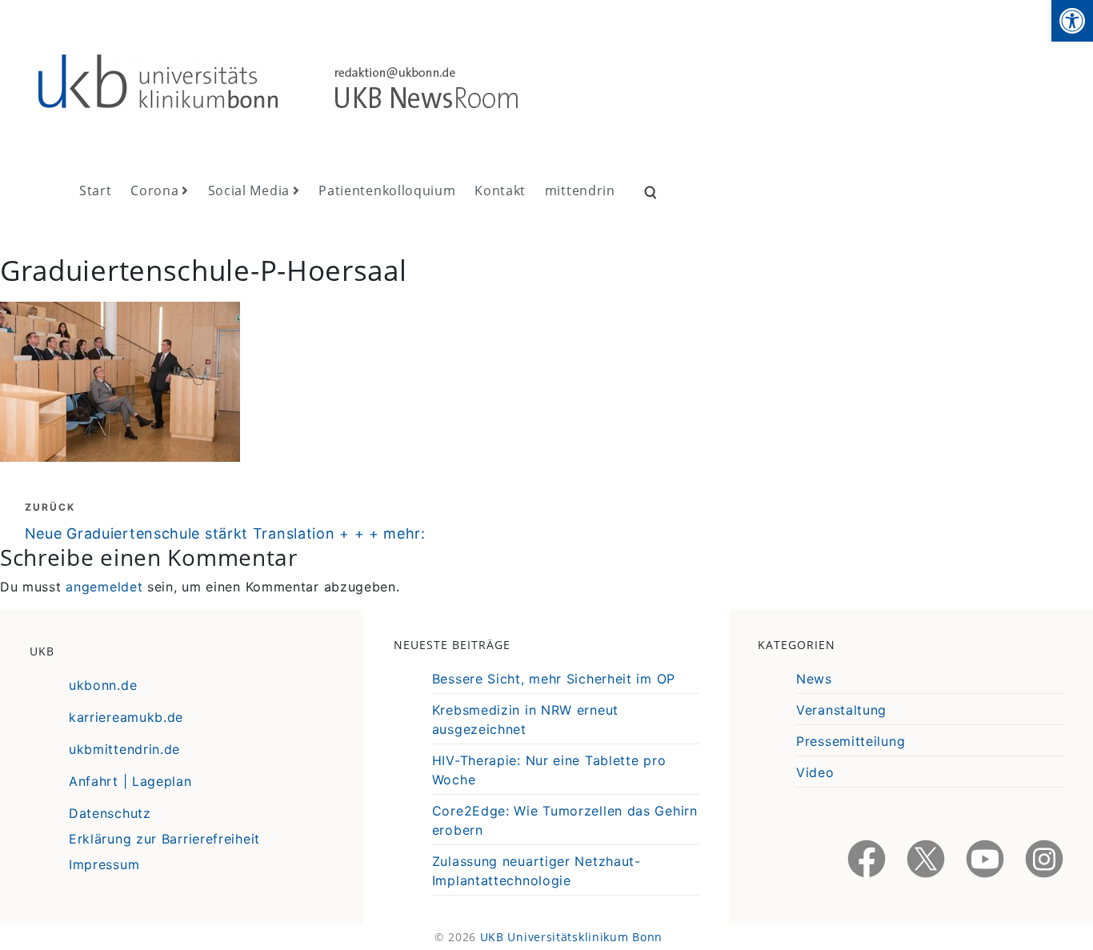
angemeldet (104, 587)
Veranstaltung (841, 710)
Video (815, 772)
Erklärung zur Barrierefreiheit (164, 839)
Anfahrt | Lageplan (130, 781)
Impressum (104, 864)
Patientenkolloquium (386, 190)
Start (95, 190)
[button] (1072, 21)
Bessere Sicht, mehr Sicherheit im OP (553, 679)
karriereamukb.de (126, 717)
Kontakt (500, 190)
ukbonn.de (103, 685)
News (814, 679)
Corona (154, 190)
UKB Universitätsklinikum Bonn (571, 936)
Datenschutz (110, 813)
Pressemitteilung (850, 741)
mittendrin (580, 190)
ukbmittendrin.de (124, 749)
